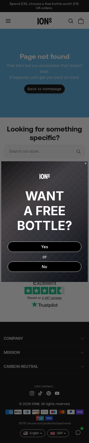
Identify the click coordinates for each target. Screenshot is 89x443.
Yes (44, 246)
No (44, 266)
